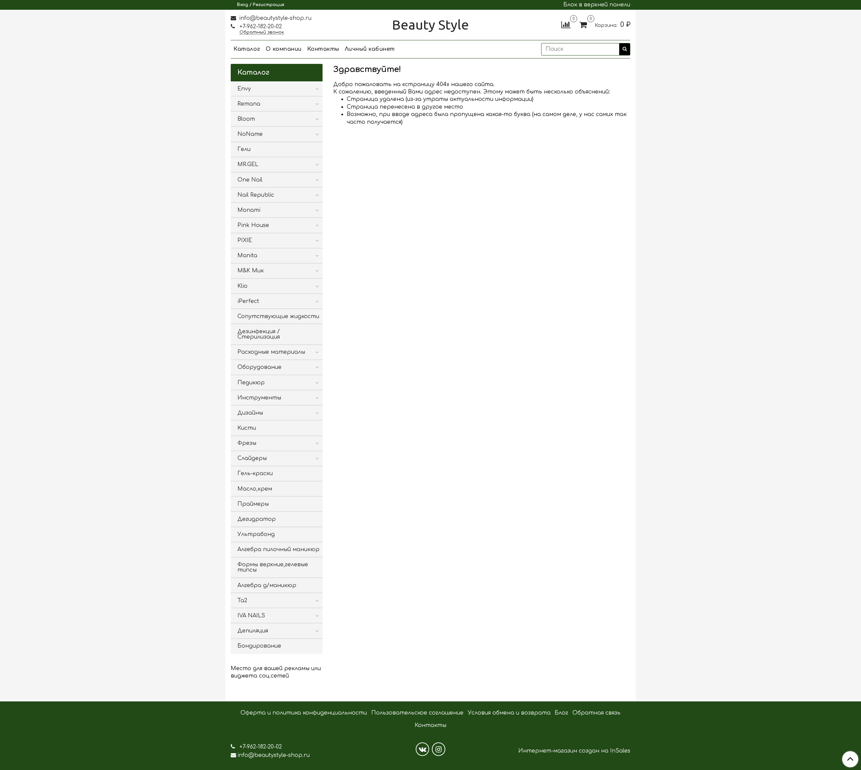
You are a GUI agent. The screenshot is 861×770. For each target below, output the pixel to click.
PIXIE (244, 240)
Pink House (253, 225)
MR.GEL (247, 164)
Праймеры (253, 504)
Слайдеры (252, 458)
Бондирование (259, 646)
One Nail (249, 180)
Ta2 (242, 601)
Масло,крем (254, 489)
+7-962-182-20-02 (260, 27)
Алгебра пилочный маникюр (278, 549)
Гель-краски (255, 473)
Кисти (246, 428)
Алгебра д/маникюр (266, 585)
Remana (248, 104)
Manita (247, 256)
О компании (284, 49)
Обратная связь (596, 713)
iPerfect (248, 301)
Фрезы (246, 443)
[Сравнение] (566, 25)
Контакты (323, 49)
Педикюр (251, 383)
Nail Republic (255, 195)
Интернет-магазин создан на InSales (574, 751)
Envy (244, 89)
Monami (248, 210)
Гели (244, 149)
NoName (250, 134)
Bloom (246, 119)
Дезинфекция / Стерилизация (258, 334)
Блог (561, 713)
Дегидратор (256, 519)
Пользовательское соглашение (417, 713)
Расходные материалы (271, 352)
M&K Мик (250, 271)
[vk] (422, 749)
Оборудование (259, 367)
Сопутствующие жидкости (278, 316)
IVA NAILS (251, 616)
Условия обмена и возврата (509, 713)
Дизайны (250, 413)
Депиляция (252, 631)
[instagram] (438, 749)
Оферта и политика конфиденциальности (303, 713)
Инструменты (259, 398)
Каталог (246, 49)
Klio (242, 286)
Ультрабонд (256, 534)
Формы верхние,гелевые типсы (272, 567)
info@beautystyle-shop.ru (274, 18)
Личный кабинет (370, 49)
